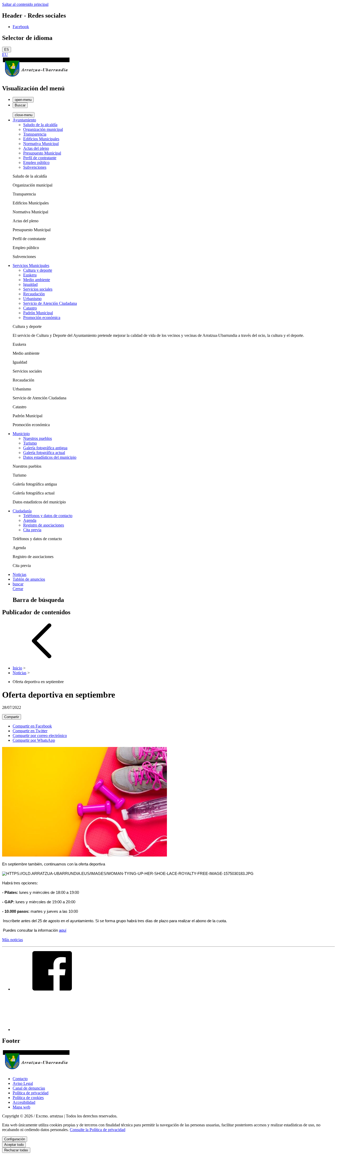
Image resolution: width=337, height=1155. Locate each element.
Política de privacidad (30, 1093)
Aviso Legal (23, 1083)
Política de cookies (28, 1097)
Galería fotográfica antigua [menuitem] (45, 448)
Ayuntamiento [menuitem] (24, 120)
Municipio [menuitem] (21, 433)
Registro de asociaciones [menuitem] (43, 525)
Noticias (19, 673)
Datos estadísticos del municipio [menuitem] (49, 457)
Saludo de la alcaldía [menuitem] (40, 124)
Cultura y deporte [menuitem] (37, 270)
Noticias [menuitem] (19, 574)
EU (5, 54)
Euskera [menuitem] (30, 275)
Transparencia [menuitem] (34, 134)
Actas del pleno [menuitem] (36, 148)
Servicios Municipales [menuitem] (31, 265)
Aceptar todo (14, 1145)
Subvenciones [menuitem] (34, 167)
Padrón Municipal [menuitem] (38, 313)
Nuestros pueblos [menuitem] (37, 438)
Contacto (20, 1078)
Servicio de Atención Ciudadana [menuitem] (50, 303)
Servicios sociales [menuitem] (37, 289)
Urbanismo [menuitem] (32, 298)
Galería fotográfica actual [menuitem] (44, 452)
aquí (62, 930)
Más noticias (12, 939)
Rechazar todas (16, 1150)
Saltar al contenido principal (25, 4)
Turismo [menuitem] (30, 443)
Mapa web (21, 1107)
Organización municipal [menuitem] (43, 129)
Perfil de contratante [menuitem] (39, 158)
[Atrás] (41, 659)
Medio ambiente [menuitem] (36, 279)
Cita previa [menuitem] (32, 530)
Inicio (17, 668)
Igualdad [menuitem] (30, 284)
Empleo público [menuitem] (36, 162)
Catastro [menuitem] (30, 308)
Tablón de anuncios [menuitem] (29, 579)
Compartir (11, 717)
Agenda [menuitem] (29, 520)
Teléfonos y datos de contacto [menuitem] (47, 515)
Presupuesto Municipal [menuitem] (42, 153)
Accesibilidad (24, 1102)
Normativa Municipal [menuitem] (41, 143)
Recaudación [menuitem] (34, 294)
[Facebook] (52, 989)
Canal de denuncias (29, 1088)
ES (6, 49)
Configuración (14, 1139)
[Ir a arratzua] (36, 77)
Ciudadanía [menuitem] (22, 511)
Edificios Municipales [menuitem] (41, 139)
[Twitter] (52, 1029)
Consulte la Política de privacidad (97, 1129)
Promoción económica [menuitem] (41, 317)
